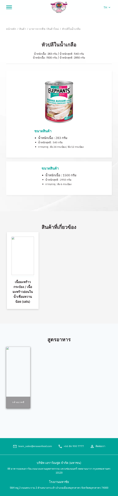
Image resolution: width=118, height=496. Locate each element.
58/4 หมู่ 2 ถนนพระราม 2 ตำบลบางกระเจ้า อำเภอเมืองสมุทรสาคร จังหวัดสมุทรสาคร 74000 (59, 487)
